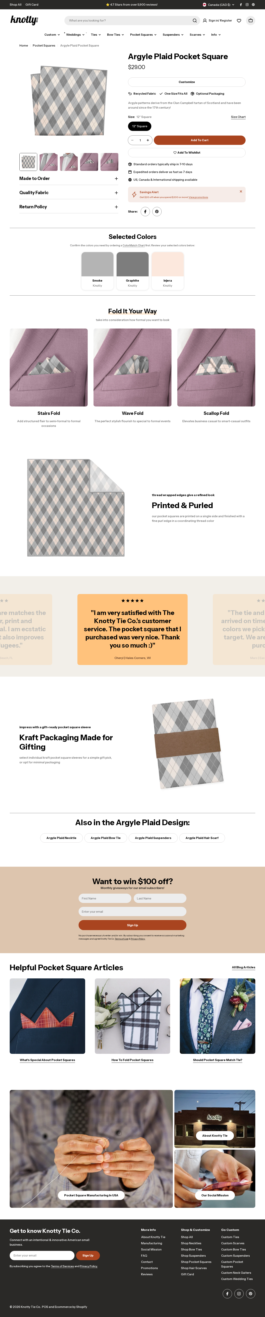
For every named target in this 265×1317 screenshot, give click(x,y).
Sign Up (132, 925)
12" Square (139, 126)
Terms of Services (62, 1266)
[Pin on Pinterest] (157, 211)
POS (45, 1307)
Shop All (16, 4)
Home (23, 45)
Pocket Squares (44, 45)
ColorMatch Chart (134, 245)
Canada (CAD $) (219, 5)
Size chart (238, 117)
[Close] (241, 191)
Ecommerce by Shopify (71, 1307)
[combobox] (132, 20)
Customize (187, 82)
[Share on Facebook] (145, 211)
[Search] (194, 20)
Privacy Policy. (89, 1266)
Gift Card (31, 4)
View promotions (198, 197)
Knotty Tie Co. (31, 1307)
